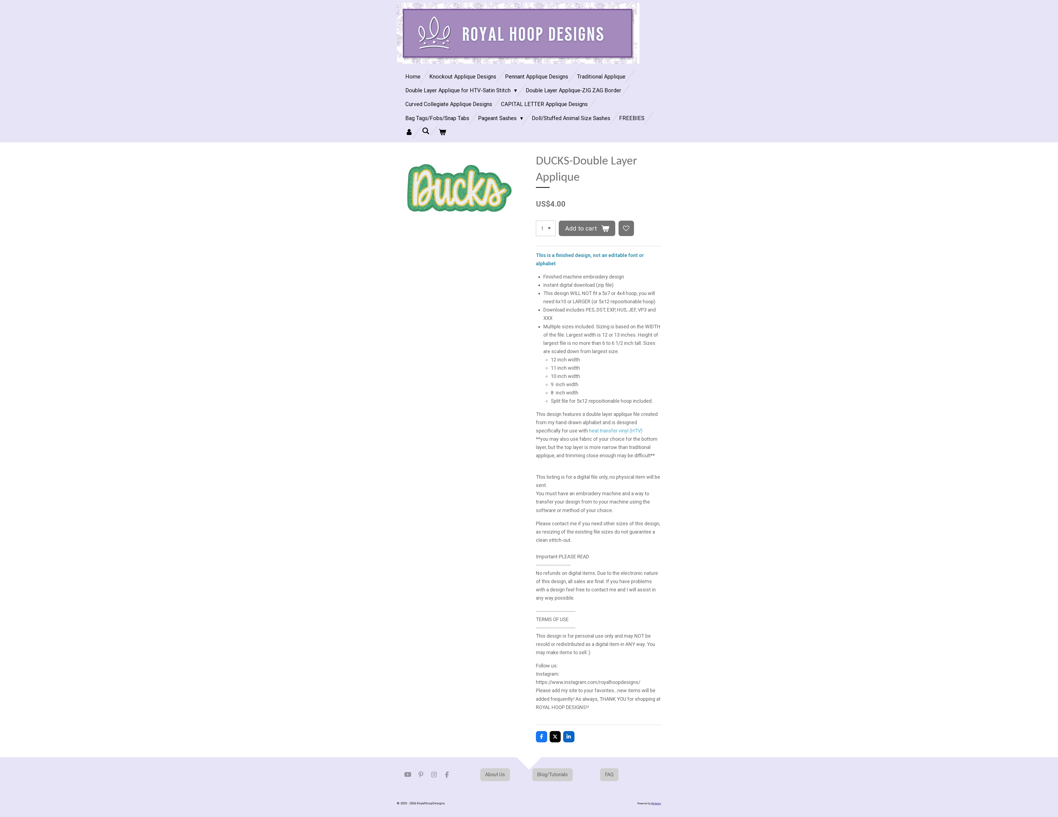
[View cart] (442, 132)
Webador (656, 803)
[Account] (409, 132)
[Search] (425, 131)
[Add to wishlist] (626, 228)
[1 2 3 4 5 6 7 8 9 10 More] (546, 228)
